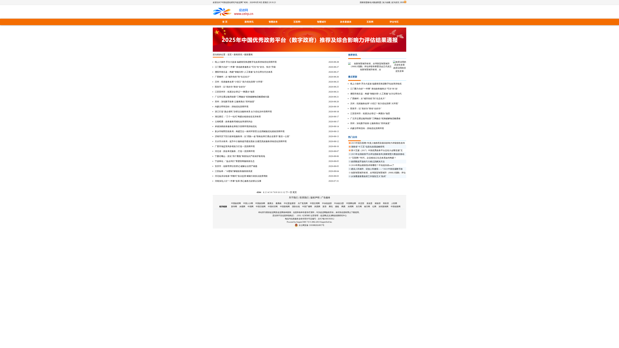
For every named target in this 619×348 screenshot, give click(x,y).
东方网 (359, 206)
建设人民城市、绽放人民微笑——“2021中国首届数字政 (377, 169)
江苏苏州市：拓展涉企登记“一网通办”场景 (235, 92)
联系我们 (304, 197)
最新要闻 (248, 54)
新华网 (234, 206)
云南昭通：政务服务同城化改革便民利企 (234, 121)
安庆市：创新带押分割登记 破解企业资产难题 (236, 166)
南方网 (367, 206)
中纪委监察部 (289, 203)
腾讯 (331, 206)
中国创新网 (395, 206)
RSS (402, 2)
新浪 (324, 206)
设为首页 (395, 2)
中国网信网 (351, 203)
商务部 (386, 203)
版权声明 (314, 197)
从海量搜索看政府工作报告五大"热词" (368, 176)
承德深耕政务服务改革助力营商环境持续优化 (236, 126)
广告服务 (325, 197)
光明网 (351, 206)
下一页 (289, 192)
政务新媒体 (345, 22)
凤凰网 (317, 206)
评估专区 (394, 22)
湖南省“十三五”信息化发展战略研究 (367, 146)
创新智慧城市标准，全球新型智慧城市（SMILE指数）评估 (378, 172)
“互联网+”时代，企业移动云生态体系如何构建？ (373, 158)
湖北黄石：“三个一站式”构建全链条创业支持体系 (238, 116)
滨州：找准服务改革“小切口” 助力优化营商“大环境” (239, 82)
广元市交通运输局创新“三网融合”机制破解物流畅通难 (375, 118)
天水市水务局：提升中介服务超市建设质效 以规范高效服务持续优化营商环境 (251, 141)
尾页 (295, 192)
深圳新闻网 (383, 206)
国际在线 (296, 206)
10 (279, 192)
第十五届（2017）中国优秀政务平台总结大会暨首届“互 (377, 150)
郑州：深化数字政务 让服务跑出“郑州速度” (235, 101)
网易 (343, 206)
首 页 (224, 22)
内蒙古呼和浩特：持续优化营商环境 (231, 106)
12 (284, 192)
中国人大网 (248, 203)
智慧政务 (273, 22)
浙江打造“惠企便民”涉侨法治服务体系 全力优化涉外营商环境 (243, 111)
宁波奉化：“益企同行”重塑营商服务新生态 (235, 161)
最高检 (278, 203)
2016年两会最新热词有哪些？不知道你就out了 (372, 165)
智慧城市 (321, 22)
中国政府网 (236, 203)
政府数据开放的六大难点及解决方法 (368, 161)
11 (281, 192)
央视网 (242, 206)
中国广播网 (307, 206)
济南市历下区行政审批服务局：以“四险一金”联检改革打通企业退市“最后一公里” (252, 136)
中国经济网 (273, 206)
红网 (374, 206)
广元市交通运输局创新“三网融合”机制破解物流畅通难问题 (242, 97)
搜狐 (337, 206)
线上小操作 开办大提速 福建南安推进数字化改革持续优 (376, 83)
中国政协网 (260, 203)
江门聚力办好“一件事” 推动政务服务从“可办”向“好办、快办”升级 (245, 67)
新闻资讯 (249, 22)
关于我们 (293, 197)
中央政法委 (339, 203)
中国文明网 (315, 203)
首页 (229, 54)
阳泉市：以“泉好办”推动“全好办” (230, 87)
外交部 (361, 203)
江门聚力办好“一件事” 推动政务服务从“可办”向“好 (374, 88)
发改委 (369, 203)
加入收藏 (386, 2)
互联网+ (297, 22)
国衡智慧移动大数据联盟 (370, 2)
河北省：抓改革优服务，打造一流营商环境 (235, 151)
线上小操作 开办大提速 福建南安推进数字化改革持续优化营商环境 (246, 62)
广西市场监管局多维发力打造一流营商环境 (235, 146)
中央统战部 (327, 203)
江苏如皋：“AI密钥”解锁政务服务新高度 (233, 171)
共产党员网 (303, 203)
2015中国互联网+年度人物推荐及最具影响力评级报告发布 (378, 143)
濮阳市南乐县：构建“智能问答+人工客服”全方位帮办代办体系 (243, 72)
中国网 (250, 206)
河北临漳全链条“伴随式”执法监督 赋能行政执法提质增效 (241, 176)
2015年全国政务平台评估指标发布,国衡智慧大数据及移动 (377, 154)
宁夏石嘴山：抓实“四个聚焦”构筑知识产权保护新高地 (240, 156)
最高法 (270, 203)
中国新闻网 (285, 206)
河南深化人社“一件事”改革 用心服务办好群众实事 (238, 181)
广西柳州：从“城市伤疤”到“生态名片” (232, 77)
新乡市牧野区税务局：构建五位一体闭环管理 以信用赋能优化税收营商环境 (250, 131)
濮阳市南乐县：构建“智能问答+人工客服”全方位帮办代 (376, 93)
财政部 (378, 203)
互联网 (370, 22)
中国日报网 (260, 206)
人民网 (394, 203)
